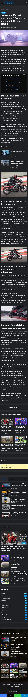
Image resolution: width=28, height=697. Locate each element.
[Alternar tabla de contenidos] (23, 75)
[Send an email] (9, 27)
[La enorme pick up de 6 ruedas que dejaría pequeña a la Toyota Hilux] (6, 493)
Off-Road (4, 617)
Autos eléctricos (6, 598)
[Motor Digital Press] (10, 2)
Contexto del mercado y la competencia (13, 83)
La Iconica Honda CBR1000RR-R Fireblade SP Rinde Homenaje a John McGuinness (6, 429)
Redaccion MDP (5, 27)
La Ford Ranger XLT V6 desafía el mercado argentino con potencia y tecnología (17, 565)
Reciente (12, 479)
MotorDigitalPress (6, 619)
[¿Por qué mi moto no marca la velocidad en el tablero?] (6, 514)
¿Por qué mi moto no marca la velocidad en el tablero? (18, 513)
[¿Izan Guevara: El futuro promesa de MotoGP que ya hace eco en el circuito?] (21, 421)
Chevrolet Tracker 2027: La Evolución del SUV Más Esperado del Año (18, 163)
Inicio (3, 9)
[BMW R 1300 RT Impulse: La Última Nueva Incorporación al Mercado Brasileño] (14, 676)
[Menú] (2, 3)
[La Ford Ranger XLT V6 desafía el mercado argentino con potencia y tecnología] (5, 565)
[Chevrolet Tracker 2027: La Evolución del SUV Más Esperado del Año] (5, 163)
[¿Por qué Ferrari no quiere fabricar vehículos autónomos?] (5, 152)
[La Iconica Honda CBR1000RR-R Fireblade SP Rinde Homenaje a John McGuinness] (7, 421)
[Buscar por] (26, 3)
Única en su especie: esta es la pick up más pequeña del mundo (18, 506)
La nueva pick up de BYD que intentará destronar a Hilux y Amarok (18, 485)
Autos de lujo (5, 600)
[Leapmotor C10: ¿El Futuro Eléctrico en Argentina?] (23, 671)
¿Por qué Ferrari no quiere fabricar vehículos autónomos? (18, 154)
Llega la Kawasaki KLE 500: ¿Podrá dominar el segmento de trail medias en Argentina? (7, 446)
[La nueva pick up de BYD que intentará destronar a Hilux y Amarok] (6, 486)
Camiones (4, 610)
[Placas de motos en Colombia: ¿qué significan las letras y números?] (6, 500)
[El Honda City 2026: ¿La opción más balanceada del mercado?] (5, 676)
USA (3, 612)
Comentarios (22, 479)
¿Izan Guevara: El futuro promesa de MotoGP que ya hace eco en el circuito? (20, 428)
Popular (4, 479)
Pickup (3, 603)
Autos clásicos (5, 607)
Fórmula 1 (4, 614)
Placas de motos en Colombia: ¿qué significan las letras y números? (18, 499)
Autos (3, 593)
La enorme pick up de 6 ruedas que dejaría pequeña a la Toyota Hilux (18, 492)
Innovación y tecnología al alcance (13, 79)
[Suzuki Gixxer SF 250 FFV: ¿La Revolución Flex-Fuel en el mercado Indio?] (21, 439)
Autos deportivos (6, 605)
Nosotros (8, 689)
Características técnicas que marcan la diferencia (14, 87)
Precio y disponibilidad (12, 90)
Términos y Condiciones (16, 689)
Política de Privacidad (14, 691)
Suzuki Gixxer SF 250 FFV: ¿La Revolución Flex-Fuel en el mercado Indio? (20, 446)
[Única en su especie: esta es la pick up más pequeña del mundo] (6, 507)
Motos (7, 9)
